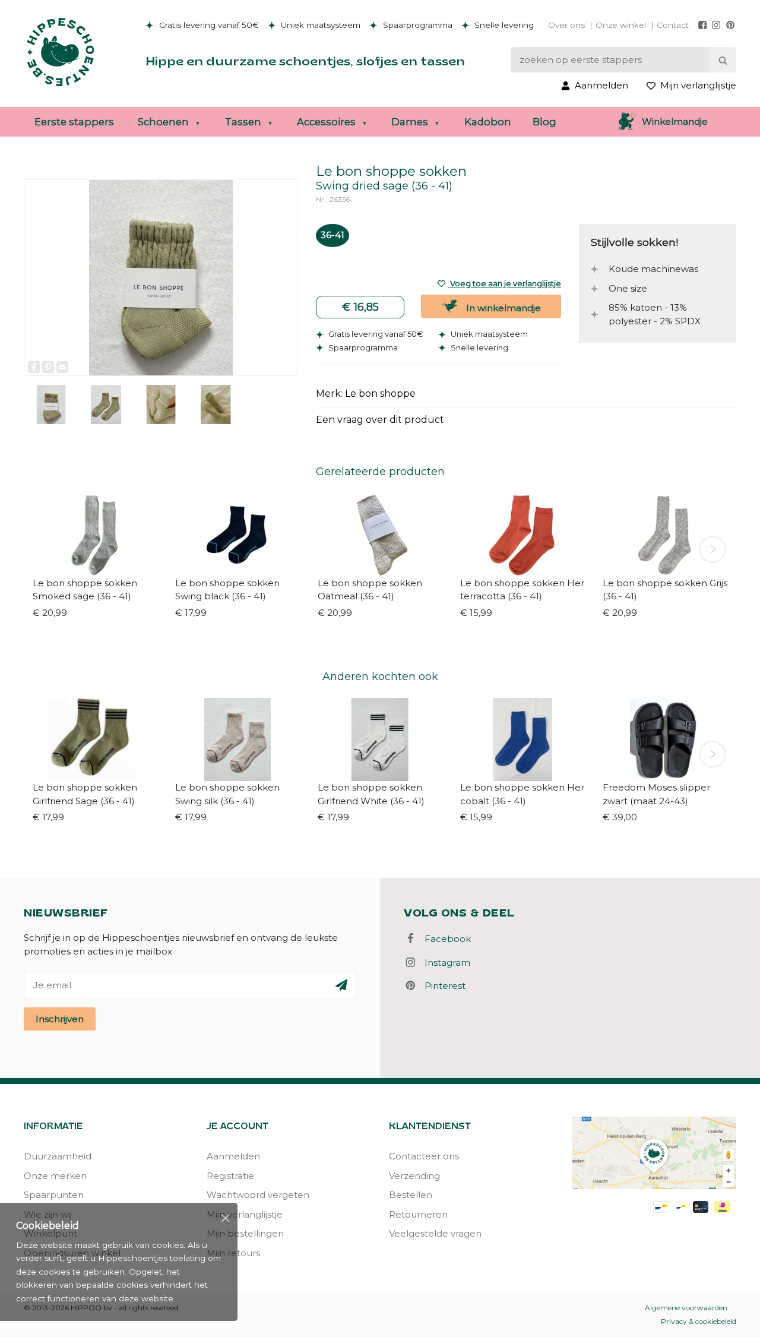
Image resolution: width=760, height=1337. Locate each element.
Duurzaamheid (57, 1156)
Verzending (414, 1175)
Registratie (230, 1175)
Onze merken (55, 1175)
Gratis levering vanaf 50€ (208, 25)
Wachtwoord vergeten (258, 1194)
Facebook (444, 938)
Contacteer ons (424, 1156)
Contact (673, 25)
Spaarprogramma (416, 25)
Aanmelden (233, 1156)
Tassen (243, 122)
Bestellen (410, 1194)
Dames (409, 122)
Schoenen (163, 122)
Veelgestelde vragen (435, 1233)
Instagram (443, 962)
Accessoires (326, 122)
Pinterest (441, 985)
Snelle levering (503, 25)
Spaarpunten (54, 1194)
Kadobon (487, 122)
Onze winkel (621, 25)
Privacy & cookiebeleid (698, 1321)
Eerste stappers (74, 122)
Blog (544, 122)
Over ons (566, 25)
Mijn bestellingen (245, 1233)
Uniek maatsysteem (319, 25)
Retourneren (418, 1214)
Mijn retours (233, 1253)
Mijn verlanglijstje (245, 1214)
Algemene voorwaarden (686, 1307)
